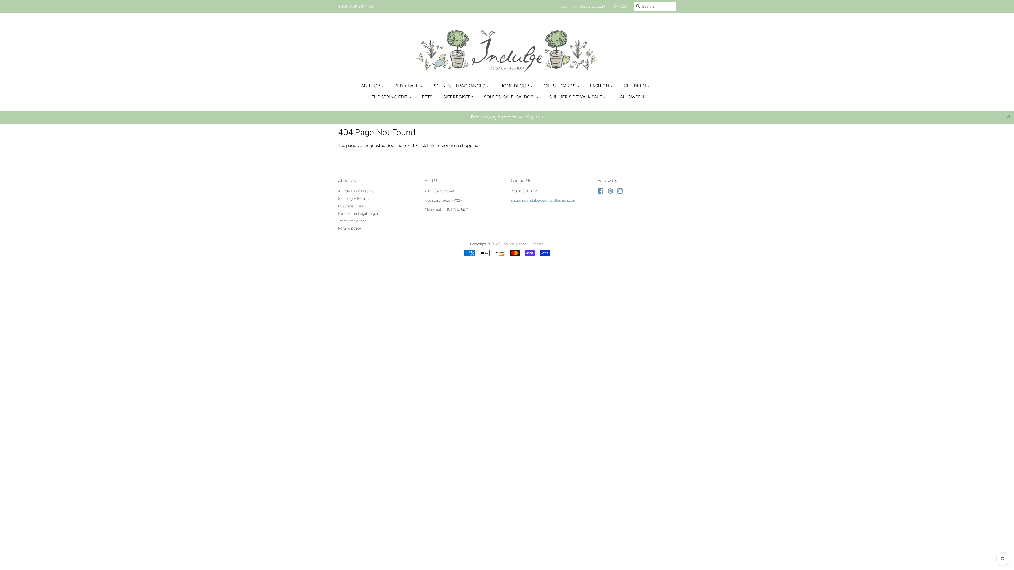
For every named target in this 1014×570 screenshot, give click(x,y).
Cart (623, 6)
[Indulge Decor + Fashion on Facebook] (601, 192)
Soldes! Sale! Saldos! (510, 96)
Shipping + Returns (354, 198)
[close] (1008, 116)
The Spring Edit (390, 96)
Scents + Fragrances (460, 85)
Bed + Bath (407, 85)
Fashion (600, 85)
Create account (592, 6)
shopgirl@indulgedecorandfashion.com (543, 200)
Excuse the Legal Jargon (358, 213)
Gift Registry (458, 96)
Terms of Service (352, 220)
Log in (566, 6)
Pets (427, 96)
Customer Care (351, 206)
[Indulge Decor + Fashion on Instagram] (620, 192)
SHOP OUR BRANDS (355, 6)
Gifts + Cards (560, 85)
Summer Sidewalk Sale (576, 96)
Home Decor (515, 85)
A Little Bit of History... (356, 191)
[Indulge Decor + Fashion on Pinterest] (610, 192)
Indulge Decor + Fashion (522, 243)
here (431, 145)
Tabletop (370, 85)
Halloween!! (632, 96)
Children (635, 85)
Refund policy (349, 228)
